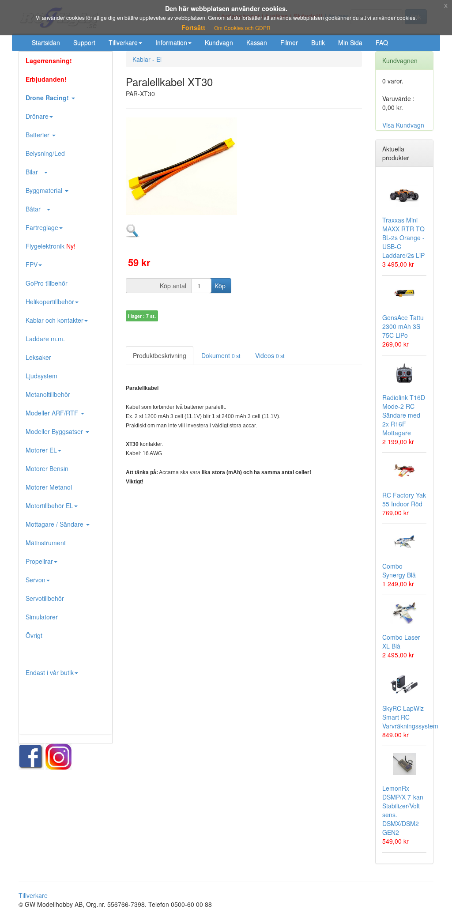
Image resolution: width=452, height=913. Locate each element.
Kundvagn (219, 42)
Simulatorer (42, 616)
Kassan (256, 42)
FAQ (382, 42)
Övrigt (34, 635)
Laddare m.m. (45, 338)
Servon (35, 579)
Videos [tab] (269, 355)
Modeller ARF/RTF (53, 412)
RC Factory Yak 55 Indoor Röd (404, 499)
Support (84, 42)
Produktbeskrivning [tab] (159, 355)
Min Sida (350, 42)
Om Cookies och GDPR (242, 27)
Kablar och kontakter (54, 320)
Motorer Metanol (49, 487)
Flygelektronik (50, 245)
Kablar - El (147, 59)
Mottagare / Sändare (55, 524)
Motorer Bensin (47, 468)
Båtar (36, 208)
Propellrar (39, 561)
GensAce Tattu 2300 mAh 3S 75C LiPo (403, 326)
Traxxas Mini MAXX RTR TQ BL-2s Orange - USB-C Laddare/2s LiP (403, 237)
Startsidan (46, 42)
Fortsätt (193, 27)
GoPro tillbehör (47, 283)
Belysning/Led (45, 153)
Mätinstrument (46, 542)
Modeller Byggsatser (55, 431)
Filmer (289, 42)
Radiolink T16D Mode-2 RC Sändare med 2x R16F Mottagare (403, 415)
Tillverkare (123, 42)
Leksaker (38, 357)
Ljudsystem (41, 375)
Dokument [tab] (220, 355)
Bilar (34, 171)
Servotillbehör (45, 598)
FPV (32, 264)
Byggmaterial (45, 190)
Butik (318, 42)
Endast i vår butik (50, 672)
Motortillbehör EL (49, 505)
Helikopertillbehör (50, 301)
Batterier (38, 134)
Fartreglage (42, 227)
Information (171, 42)
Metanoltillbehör (48, 394)
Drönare (37, 116)
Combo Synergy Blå (399, 570)
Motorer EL (41, 449)
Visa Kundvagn (403, 125)
